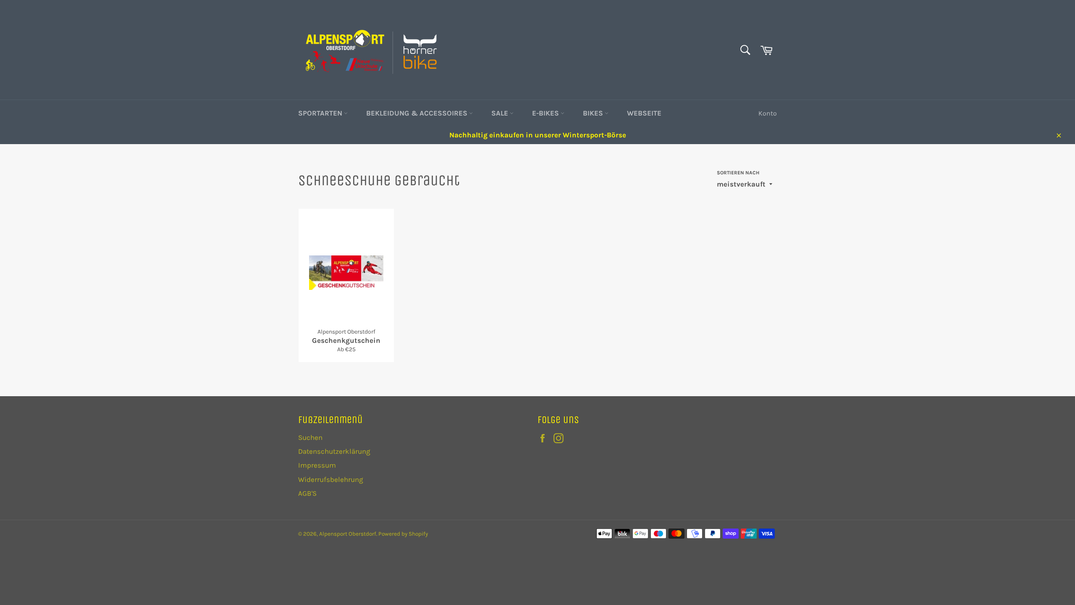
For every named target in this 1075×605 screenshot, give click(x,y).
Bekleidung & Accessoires (417, 113)
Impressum (317, 465)
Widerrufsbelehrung (330, 479)
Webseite (644, 113)
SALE (500, 113)
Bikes (594, 113)
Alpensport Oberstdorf (347, 534)
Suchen (310, 437)
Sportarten (321, 113)
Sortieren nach (738, 173)
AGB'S (307, 493)
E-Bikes (546, 113)
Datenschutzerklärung (334, 451)
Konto (767, 113)
